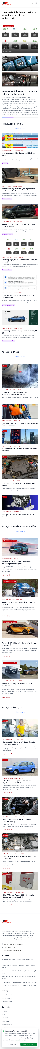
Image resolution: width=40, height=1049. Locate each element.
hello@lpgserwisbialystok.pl (12, 950)
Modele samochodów (9, 74)
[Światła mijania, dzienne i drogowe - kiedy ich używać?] (20, 38)
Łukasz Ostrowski (6, 221)
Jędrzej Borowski (6, 186)
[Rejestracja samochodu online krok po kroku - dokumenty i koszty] (20, 63)
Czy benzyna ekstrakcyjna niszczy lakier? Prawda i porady (19, 985)
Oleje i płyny (5, 1021)
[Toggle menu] (36, 3)
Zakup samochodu (7, 234)
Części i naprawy (6, 198)
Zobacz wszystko (20, 128)
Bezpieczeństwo (8, 26)
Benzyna (5, 721)
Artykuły (5, 955)
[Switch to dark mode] (31, 3)
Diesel (4, 366)
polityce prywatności (20, 1040)
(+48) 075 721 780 (9, 947)
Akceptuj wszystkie (28, 1044)
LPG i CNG (5, 163)
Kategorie (6, 1007)
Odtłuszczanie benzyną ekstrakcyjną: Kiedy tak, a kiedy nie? (20, 982)
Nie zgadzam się (11, 1044)
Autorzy (5, 991)
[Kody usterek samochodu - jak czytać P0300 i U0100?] (20, 79)
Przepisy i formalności (9, 58)
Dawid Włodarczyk (7, 150)
